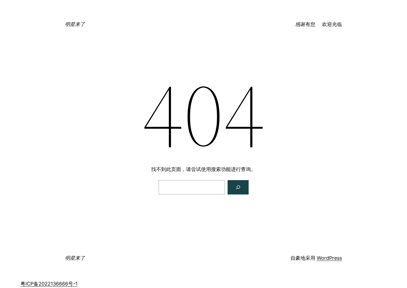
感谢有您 (305, 24)
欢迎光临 (332, 24)
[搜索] (238, 187)
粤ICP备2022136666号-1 (49, 284)
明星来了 (75, 24)
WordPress (329, 258)
